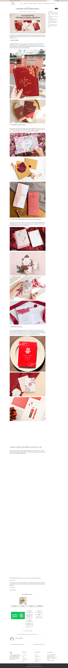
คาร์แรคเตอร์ (28, 334)
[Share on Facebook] (24, 631)
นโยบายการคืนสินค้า (25, 659)
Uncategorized (27, 7)
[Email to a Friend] (27, 631)
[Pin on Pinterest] (29, 631)
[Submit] (54, 0)
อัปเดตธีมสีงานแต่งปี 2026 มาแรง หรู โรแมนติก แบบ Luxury (53, 19)
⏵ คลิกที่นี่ (31, 617)
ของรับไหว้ (35, 3)
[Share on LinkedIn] (31, 631)
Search (56, 8)
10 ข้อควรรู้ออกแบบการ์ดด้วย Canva (17, 644)
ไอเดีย (52, 3)
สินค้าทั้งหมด (36, 661)
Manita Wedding (33, 11)
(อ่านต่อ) (14, 659)
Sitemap (39, 664)
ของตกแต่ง (40, 3)
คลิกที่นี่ (13, 580)
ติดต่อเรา (23, 661)
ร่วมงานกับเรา (24, 658)
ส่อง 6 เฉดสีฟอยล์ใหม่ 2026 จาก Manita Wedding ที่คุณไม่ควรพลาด (53, 22)
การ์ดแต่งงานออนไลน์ (46, 3)
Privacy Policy (35, 664)
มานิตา (30, 584)
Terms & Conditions (30, 664)
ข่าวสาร (23, 656)
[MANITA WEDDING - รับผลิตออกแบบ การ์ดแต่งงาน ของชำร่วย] (13, 3)
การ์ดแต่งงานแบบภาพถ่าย (15, 334)
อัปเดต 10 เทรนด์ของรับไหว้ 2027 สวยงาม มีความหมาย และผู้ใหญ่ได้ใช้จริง (53, 13)
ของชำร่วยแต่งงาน (37, 656)
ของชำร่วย (31, 3)
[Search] (54, 4)
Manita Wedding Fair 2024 (38, 644)
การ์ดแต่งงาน (26, 3)
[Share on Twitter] (26, 631)
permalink (36, 634)
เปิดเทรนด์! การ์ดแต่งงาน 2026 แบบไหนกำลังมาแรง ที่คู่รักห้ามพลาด (52, 25)
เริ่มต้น (22, 3)
